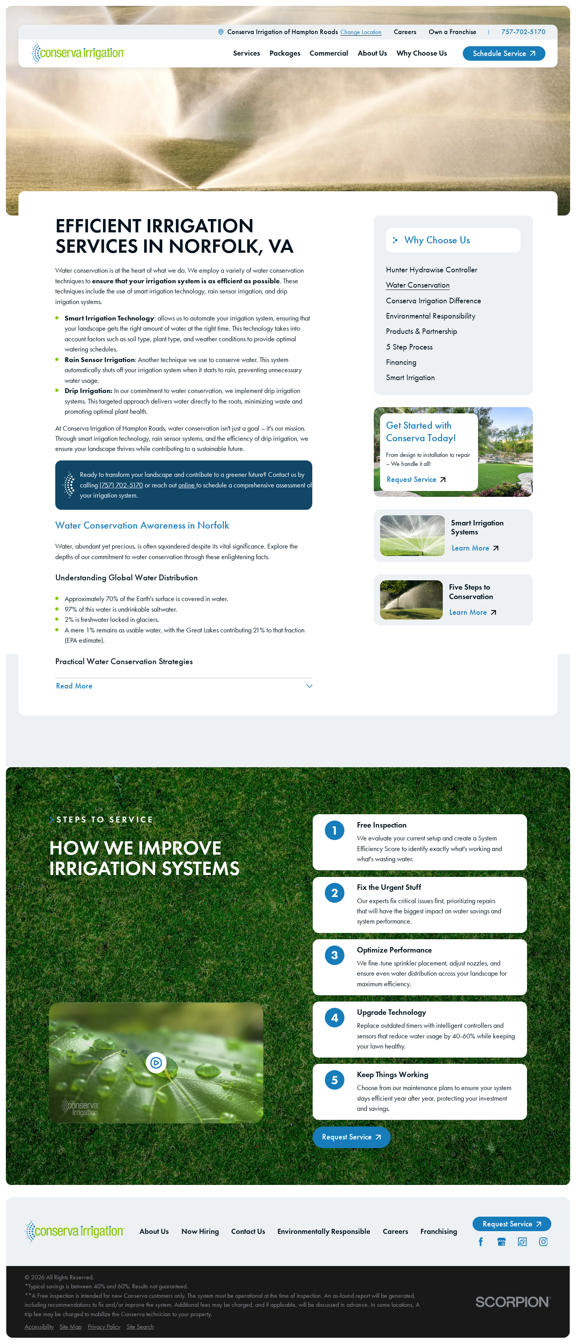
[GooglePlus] (501, 1241)
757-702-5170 (523, 31)
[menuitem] (453, 270)
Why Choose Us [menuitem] (422, 53)
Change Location (361, 32)
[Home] (78, 53)
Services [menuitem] (246, 53)
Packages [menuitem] (285, 53)
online (187, 485)
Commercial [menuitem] (329, 53)
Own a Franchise (452, 31)
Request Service (412, 479)
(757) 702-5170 (121, 485)
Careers (405, 31)
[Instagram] (543, 1241)
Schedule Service (499, 53)
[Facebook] (480, 1241)
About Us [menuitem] (372, 53)
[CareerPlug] (522, 1241)
